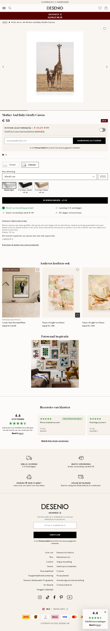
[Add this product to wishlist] (104, 28)
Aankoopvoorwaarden (66, 566)
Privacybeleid (63, 576)
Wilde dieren (16, 22)
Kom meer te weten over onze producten (20, 245)
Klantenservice (63, 557)
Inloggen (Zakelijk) (45, 589)
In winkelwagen (55, 200)
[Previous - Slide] (3, 67)
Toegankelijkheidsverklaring (40, 576)
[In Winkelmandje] (77, 315)
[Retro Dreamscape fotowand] (55, 364)
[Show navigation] (4, 8)
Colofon (49, 562)
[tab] (14, 110)
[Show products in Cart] (106, 8)
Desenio (63, 623)
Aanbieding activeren (89, 140)
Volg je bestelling (64, 562)
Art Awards (48, 585)
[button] (103, 176)
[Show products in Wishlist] (100, 8)
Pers (51, 557)
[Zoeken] (10, 8)
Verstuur (55, 535)
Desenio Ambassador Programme (38, 580)
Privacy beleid (40, 148)
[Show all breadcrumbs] (5, 22)
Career (50, 566)
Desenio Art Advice (65, 552)
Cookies (60, 571)
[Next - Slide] (107, 67)
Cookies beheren (64, 585)
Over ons (49, 552)
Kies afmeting (8, 171)
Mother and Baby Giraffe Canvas (40, 22)
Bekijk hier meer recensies (55, 441)
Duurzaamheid (46, 571)
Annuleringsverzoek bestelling (70, 580)
